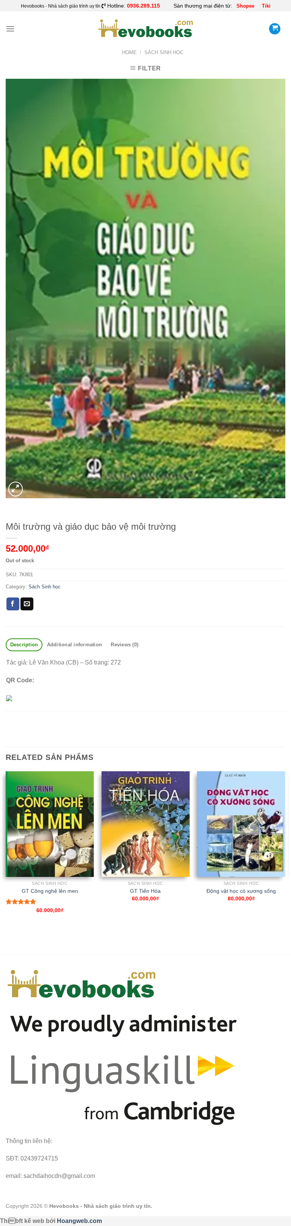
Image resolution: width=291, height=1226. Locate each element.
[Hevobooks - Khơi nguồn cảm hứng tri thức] (145, 28)
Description (24, 644)
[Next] (285, 849)
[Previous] (6, 849)
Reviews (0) (124, 644)
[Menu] (10, 28)
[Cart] (275, 29)
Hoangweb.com (79, 1221)
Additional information (74, 644)
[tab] (24, 645)
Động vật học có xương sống (241, 891)
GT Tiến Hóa (145, 891)
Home (129, 52)
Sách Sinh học (163, 52)
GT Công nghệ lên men (50, 891)
